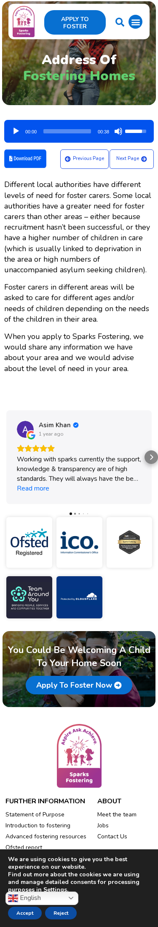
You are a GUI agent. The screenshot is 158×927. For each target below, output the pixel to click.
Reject (61, 913)
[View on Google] (25, 429)
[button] (135, 22)
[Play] (16, 131)
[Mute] (118, 131)
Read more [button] (33, 488)
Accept (24, 913)
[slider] (67, 131)
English (29, 897)
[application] (79, 128)
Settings (55, 890)
